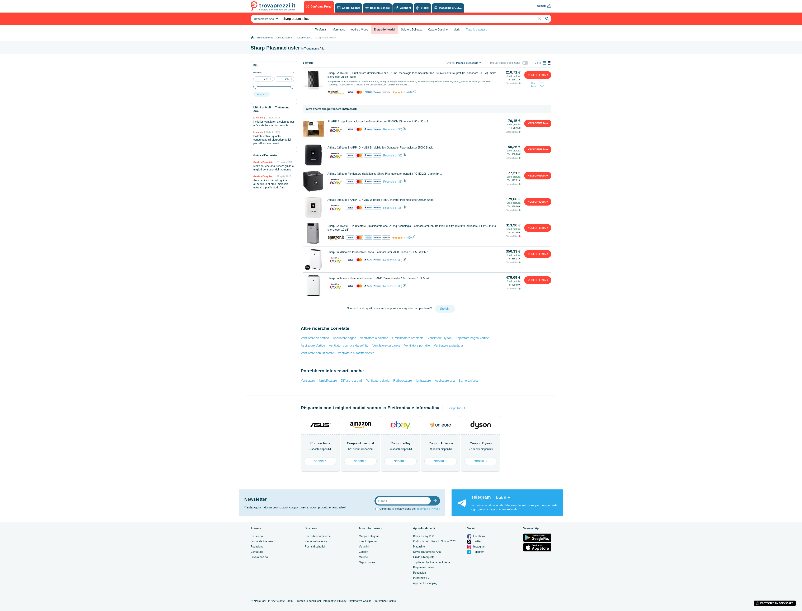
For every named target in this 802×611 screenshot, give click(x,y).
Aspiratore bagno (344, 338)
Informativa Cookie (360, 600)
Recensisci (390, 129)
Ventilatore (308, 380)
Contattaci (257, 551)
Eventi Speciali (368, 541)
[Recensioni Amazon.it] (399, 92)
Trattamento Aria (304, 37)
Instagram (478, 546)
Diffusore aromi (351, 380)
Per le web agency (316, 541)
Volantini (364, 546)
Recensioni (419, 572)
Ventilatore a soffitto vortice (356, 353)
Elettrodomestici (265, 37)
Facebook (478, 536)
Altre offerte (533, 84)
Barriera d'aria (468, 380)
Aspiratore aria (445, 380)
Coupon (363, 551)
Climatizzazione (284, 37)
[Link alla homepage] (252, 37)
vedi (537, 75)
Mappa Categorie (369, 536)
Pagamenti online (423, 567)
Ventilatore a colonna (374, 338)
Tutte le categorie (476, 29)
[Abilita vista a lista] (544, 63)
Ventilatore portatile (417, 345)
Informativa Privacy (428, 508)
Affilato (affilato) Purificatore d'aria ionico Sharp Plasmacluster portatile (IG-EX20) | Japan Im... (384, 173)
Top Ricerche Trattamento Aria (431, 562)
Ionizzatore (423, 380)
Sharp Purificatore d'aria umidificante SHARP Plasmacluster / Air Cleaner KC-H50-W (378, 278)
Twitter (476, 541)
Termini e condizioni (309, 600)
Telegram (478, 551)
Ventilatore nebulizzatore (317, 353)
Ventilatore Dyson (440, 338)
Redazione (257, 546)
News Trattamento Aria (427, 551)
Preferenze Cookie (384, 600)
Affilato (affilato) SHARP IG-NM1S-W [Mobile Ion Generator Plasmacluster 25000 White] (380, 199)
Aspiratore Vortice (313, 345)
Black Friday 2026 (424, 536)
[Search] (547, 19)
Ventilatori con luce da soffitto (348, 345)
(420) (409, 92)
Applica (261, 94)
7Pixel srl (260, 600)
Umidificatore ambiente (408, 338)
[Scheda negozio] (335, 92)
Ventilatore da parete (386, 345)
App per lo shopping (425, 583)
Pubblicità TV (421, 577)
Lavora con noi (259, 557)
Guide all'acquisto (423, 557)
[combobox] (265, 19)
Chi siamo (257, 536)
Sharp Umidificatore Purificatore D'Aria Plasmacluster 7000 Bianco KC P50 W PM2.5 (378, 252)
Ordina (450, 62)
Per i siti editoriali (315, 546)
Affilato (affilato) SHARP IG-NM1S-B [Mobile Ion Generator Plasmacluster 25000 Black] (380, 147)
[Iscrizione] (436, 501)
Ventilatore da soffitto (315, 338)
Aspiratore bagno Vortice (472, 338)
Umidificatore (328, 380)
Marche (363, 557)
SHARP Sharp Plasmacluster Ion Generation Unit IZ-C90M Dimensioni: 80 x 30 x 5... (378, 121)
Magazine (419, 546)
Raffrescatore (402, 380)
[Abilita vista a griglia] (549, 63)
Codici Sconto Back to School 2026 (434, 541)
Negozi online (367, 562)
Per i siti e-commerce (318, 536)
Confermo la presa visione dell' (409, 508)
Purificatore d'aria (377, 380)
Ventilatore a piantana (448, 345)
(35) (399, 129)
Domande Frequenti (262, 541)
